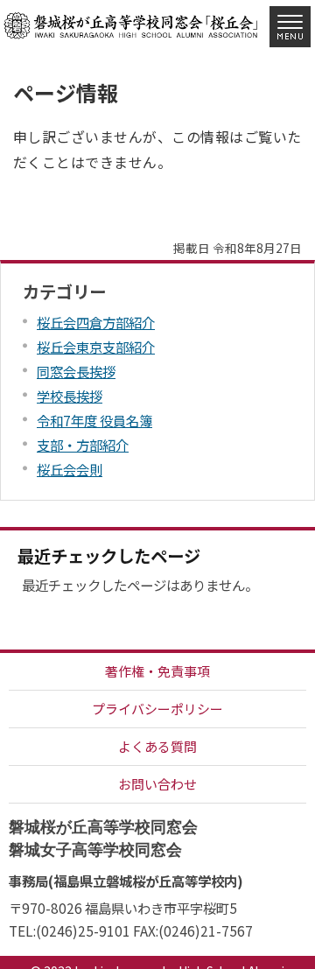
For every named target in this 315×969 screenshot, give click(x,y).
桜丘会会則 (69, 469)
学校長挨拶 (69, 395)
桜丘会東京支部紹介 (96, 346)
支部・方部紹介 (83, 444)
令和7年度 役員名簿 (94, 420)
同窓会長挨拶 (76, 371)
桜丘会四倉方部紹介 (96, 322)
